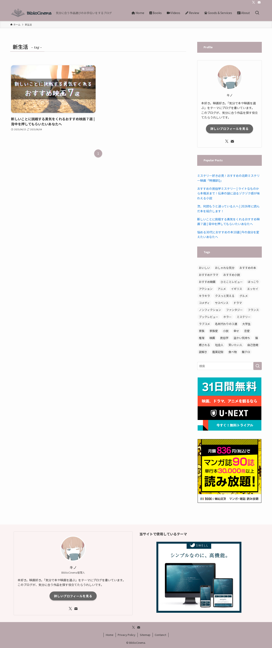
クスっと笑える (224, 296)
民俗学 (224, 338)
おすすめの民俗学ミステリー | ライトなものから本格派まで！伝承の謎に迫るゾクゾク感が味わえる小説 (228, 193)
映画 (212, 338)
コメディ (204, 303)
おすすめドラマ (208, 275)
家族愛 (214, 331)
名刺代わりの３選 (226, 324)
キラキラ (204, 296)
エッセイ (252, 289)
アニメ (222, 289)
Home (109, 635)
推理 (201, 338)
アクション (205, 289)
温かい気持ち (242, 338)
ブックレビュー (208, 317)
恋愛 (247, 331)
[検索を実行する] (257, 366)
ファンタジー (234, 310)
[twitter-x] (253, 2)
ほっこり (253, 282)
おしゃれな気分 (224, 268)
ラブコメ (204, 324)
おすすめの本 (247, 268)
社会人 (219, 345)
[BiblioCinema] (31, 13)
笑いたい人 (235, 345)
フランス (253, 310)
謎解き (203, 352)
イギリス (236, 289)
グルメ (243, 296)
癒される (204, 345)
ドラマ (238, 303)
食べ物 (232, 352)
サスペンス (221, 303)
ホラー (227, 317)
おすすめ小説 (231, 275)
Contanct (160, 635)
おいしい (204, 268)
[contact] (259, 2)
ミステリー (244, 317)
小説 (225, 331)
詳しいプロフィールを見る (229, 128)
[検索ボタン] (257, 13)
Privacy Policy (126, 635)
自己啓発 (252, 345)
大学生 (246, 324)
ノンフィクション (210, 310)
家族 (201, 331)
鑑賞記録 (217, 352)
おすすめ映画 (207, 282)
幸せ (236, 331)
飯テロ (246, 352)
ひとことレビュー (232, 282)
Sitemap (145, 635)
